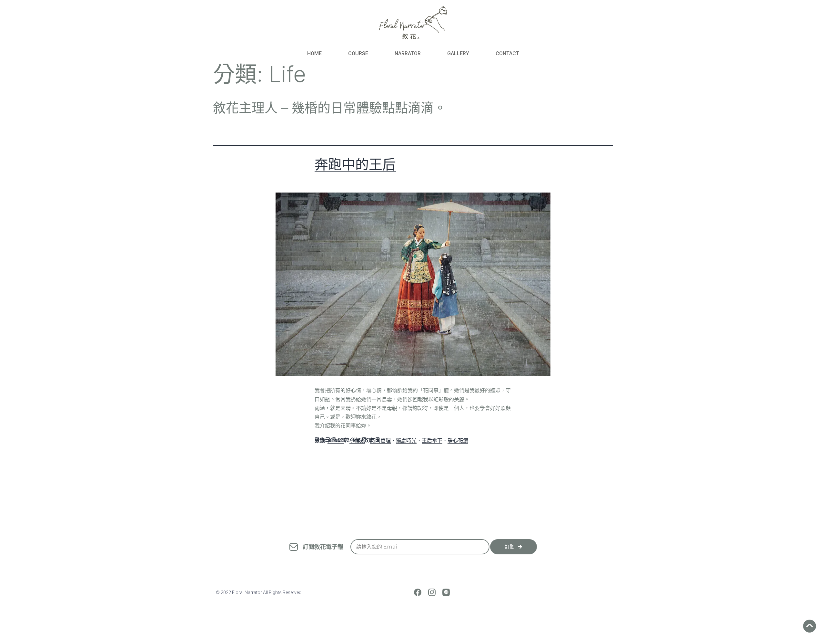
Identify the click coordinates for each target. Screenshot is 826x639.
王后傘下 (432, 440)
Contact (507, 53)
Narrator (408, 53)
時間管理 (380, 440)
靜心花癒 (458, 440)
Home (314, 53)
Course (358, 53)
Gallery (458, 53)
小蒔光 (357, 440)
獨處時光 (406, 440)
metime (335, 440)
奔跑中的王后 (355, 164)
